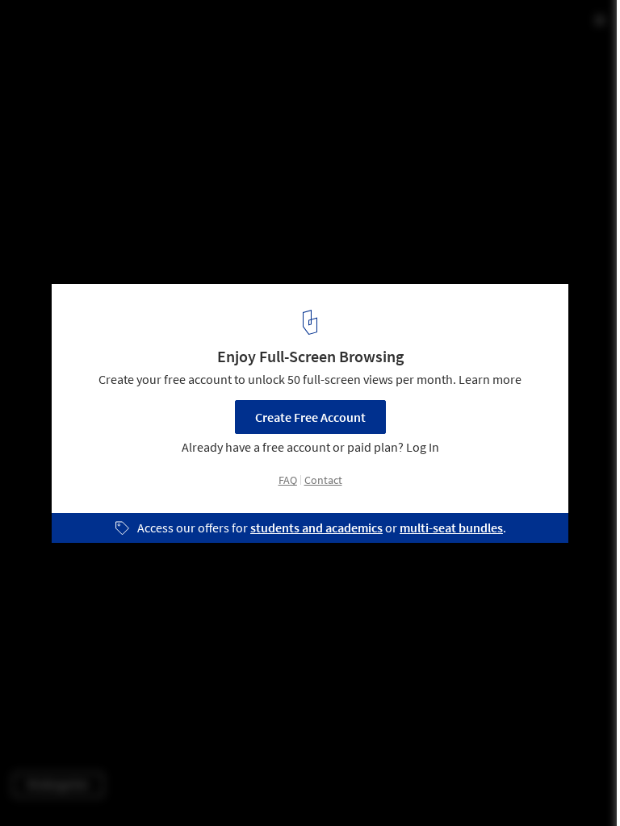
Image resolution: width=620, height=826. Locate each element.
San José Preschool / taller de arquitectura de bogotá (234, 29)
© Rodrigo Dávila (58, 56)
